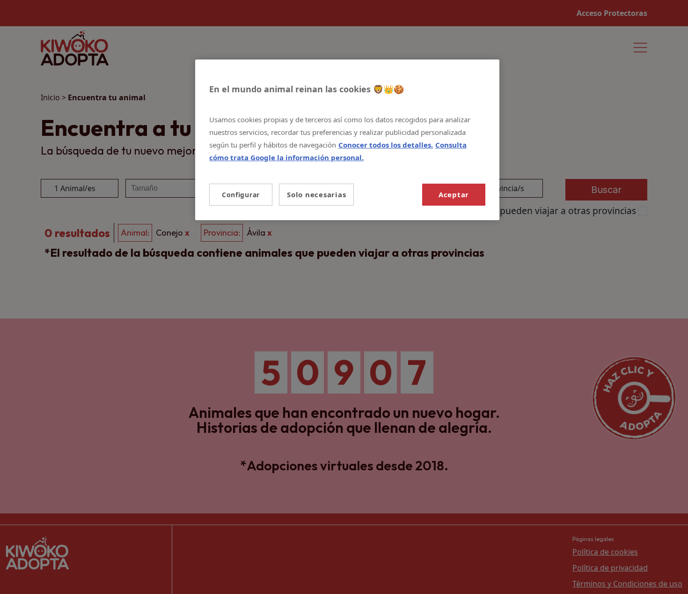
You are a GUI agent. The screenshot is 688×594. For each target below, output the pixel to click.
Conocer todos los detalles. (385, 144)
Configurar (241, 194)
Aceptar (454, 194)
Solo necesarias (316, 194)
